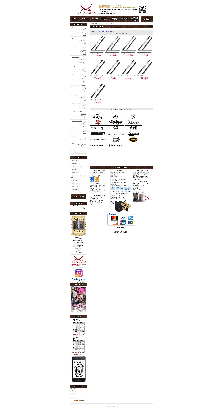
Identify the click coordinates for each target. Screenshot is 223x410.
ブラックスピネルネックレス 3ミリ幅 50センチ (97, 52)
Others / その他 (75, 189)
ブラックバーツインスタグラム (78, 282)
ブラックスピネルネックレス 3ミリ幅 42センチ (128, 52)
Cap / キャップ (75, 183)
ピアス (84, 33)
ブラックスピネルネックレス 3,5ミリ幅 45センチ (97, 76)
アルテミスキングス (77, 121)
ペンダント (83, 29)
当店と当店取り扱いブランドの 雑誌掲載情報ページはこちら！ (78, 311)
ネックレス (83, 50)
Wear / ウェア (75, 180)
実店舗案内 (73, 388)
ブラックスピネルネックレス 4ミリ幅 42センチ (97, 100)
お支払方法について (94, 176)
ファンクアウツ (76, 95)
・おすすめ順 (101, 31)
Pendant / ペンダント (77, 163)
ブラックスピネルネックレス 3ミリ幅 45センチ (112, 52)
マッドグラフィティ (77, 74)
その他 (84, 35)
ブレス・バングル (82, 41)
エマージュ (75, 66)
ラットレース (75, 57)
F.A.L (73, 27)
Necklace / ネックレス (77, 166)
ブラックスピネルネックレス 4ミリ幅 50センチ (128, 76)
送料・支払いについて (116, 176)
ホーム (91, 23)
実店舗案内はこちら (78, 248)
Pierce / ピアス (75, 172)
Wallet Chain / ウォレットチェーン (78, 176)
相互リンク (73, 391)
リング (84, 28)
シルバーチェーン (76, 148)
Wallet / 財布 (75, 186)
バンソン (74, 136)
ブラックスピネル (82, 144)
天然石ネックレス (76, 143)
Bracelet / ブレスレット (77, 169)
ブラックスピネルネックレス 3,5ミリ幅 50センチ (144, 52)
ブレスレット (83, 32)
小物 (85, 138)
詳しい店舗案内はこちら (138, 192)
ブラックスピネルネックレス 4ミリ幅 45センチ (144, 76)
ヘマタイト (83, 145)
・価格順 (107, 31)
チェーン (84, 31)
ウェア (84, 137)
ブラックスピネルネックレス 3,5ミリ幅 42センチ (112, 76)
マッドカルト (75, 46)
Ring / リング (75, 160)
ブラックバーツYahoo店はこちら (78, 267)
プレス (72, 393)
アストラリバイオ (76, 103)
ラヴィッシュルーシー (77, 129)
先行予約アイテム (82, 140)
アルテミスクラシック (77, 111)
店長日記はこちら (78, 250)
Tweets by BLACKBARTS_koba (77, 398)
